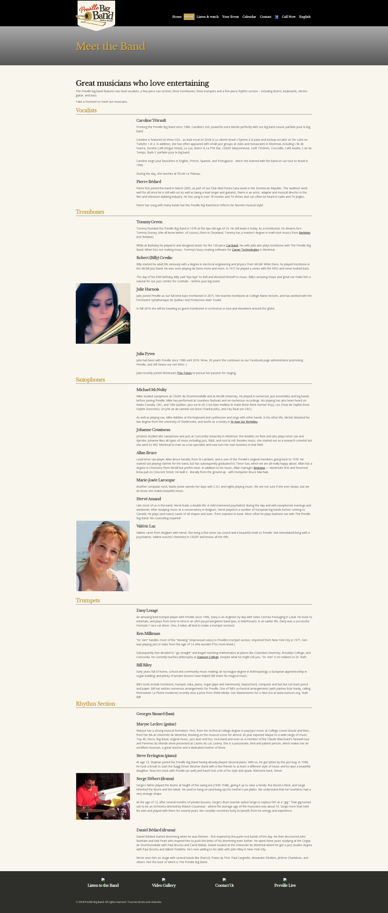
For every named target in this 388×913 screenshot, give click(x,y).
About (189, 17)
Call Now (289, 17)
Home (177, 17)
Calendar (249, 17)
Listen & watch (208, 17)
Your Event (230, 17)
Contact (265, 17)
